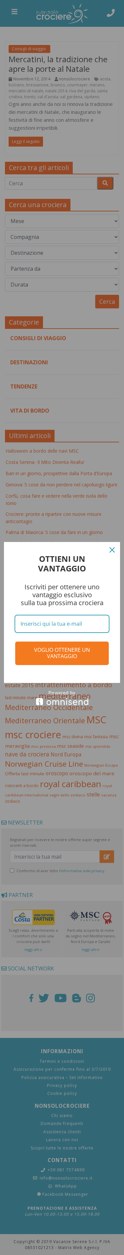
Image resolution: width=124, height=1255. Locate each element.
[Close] (112, 550)
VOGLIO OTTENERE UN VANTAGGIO (62, 653)
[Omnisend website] (62, 698)
